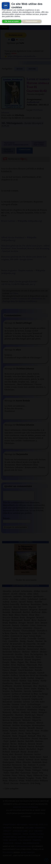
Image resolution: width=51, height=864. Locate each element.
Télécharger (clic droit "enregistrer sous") (16, 144)
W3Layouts (7, 852)
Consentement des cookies (15, 825)
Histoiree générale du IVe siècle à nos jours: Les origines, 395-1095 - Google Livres (23, 258)
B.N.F (31, 831)
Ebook (25, 834)
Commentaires (24, 150)
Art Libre (14, 293)
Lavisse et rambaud (38, 79)
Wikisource (8, 843)
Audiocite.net (33, 102)
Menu (4, 27)
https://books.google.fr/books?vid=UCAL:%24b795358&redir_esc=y (19, 283)
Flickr (32, 834)
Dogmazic (16, 834)
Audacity (7, 831)
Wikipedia (37, 840)
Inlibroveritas (10, 837)
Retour (20, 69)
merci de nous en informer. (25, 807)
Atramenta (40, 828)
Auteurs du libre (20, 831)
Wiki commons (24, 840)
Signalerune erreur (8, 151)
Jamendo (22, 837)
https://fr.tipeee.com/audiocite (22, 56)
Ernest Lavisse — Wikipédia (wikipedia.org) (21, 221)
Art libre (29, 828)
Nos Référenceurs (31, 843)
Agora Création (28, 852)
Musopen (13, 840)
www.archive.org (23, 846)
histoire (32, 69)
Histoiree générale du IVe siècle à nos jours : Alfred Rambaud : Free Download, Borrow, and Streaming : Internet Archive (25, 248)
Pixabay (18, 843)
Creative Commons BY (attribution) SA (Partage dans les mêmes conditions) (23, 300)
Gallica (40, 834)
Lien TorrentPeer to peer (39, 144)
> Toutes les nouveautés (25, 580)
